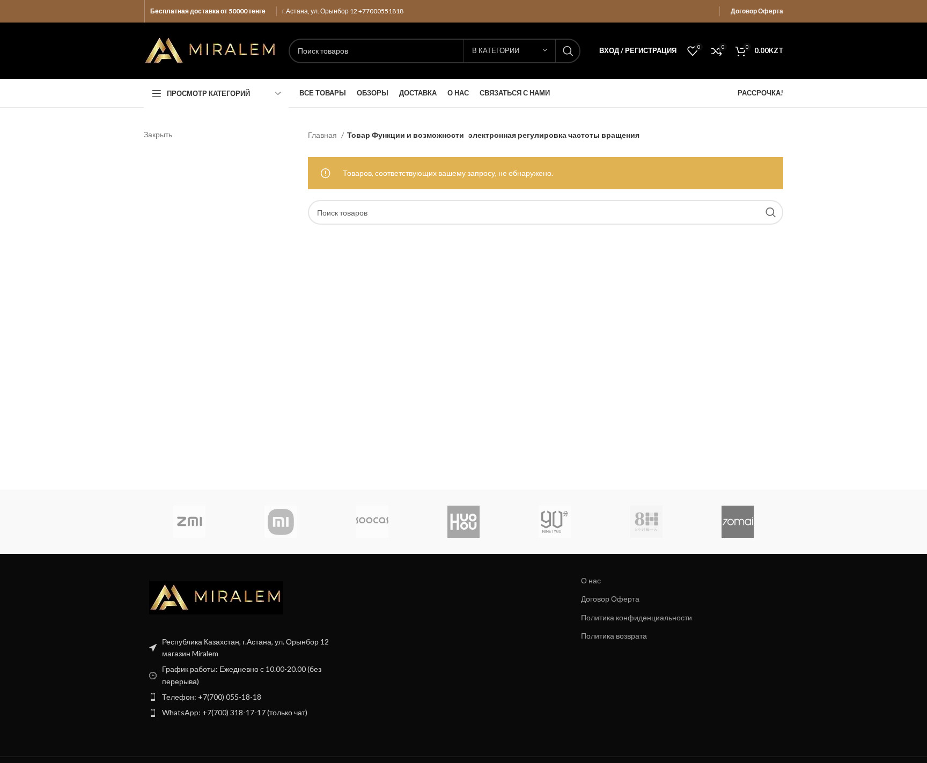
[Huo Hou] (463, 522)
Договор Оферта (757, 11)
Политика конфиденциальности (636, 617)
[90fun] (554, 522)
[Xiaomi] (280, 522)
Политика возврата (614, 635)
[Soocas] (372, 522)
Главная (323, 134)
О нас (591, 580)
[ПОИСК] (568, 51)
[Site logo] (211, 49)
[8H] (645, 522)
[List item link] (245, 697)
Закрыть (158, 134)
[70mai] (737, 522)
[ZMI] (189, 522)
